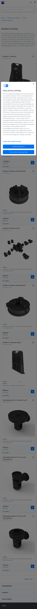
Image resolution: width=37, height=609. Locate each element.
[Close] (34, 84)
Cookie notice (7, 141)
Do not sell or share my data (18, 152)
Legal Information (16, 141)
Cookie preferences (18, 147)
